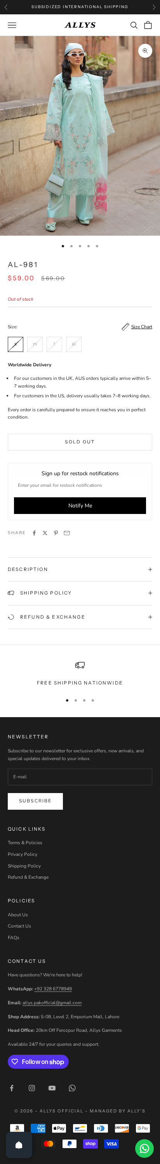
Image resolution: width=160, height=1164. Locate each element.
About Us (18, 915)
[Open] (19, 1145)
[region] (80, 673)
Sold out (80, 442)
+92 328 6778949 (53, 989)
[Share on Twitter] (45, 533)
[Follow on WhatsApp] (72, 1088)
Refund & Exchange (28, 877)
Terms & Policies (25, 843)
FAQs (13, 938)
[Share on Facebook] (34, 533)
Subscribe (35, 801)
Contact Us (19, 926)
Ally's (136, 1111)
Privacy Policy (22, 854)
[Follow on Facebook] (12, 1088)
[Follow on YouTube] (52, 1088)
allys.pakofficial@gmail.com (52, 1003)
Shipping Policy (24, 866)
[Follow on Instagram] (32, 1088)
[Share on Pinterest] (56, 533)
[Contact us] (144, 1148)
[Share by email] (67, 533)
